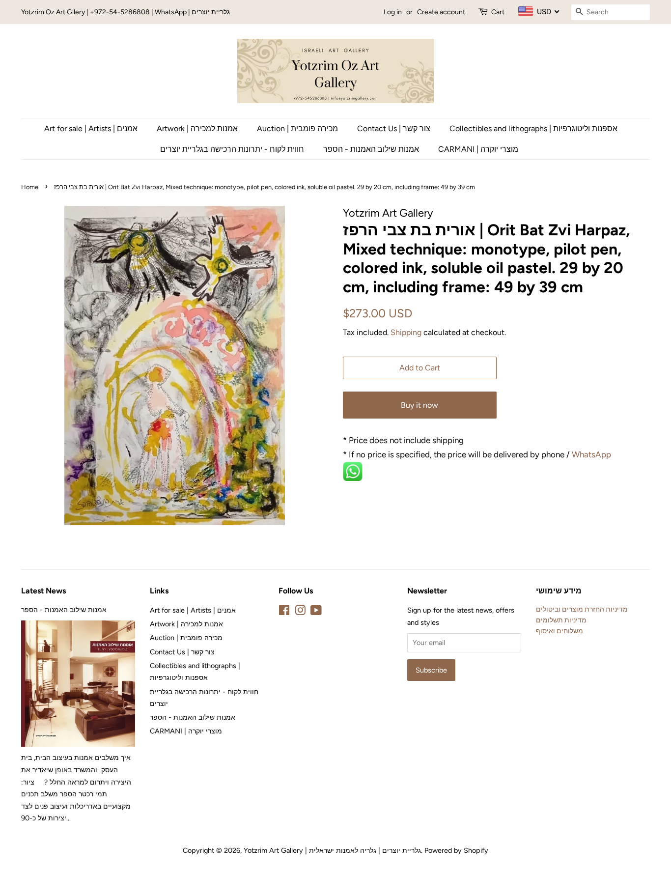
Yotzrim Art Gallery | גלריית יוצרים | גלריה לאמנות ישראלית (332, 850)
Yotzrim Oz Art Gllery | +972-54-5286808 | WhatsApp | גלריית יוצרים (125, 12)
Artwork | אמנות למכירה (197, 128)
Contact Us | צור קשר (393, 128)
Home (29, 187)
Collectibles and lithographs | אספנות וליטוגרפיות (533, 128)
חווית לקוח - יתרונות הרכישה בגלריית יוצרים (232, 149)
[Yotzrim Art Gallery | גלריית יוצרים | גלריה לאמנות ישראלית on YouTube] (316, 612)
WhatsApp (592, 454)
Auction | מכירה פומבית (297, 128)
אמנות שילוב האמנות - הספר (371, 149)
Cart (497, 12)
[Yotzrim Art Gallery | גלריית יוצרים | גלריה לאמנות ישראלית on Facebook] (284, 612)
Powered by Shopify (456, 850)
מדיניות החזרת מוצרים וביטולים (582, 609)
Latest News (43, 590)
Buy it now (419, 405)
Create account (441, 12)
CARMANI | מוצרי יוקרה (478, 149)
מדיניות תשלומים (561, 620)
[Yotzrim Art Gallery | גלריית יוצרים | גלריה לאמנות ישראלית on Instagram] (300, 612)
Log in (393, 12)
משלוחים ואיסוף (559, 631)
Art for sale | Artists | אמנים (91, 128)
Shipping (406, 332)
